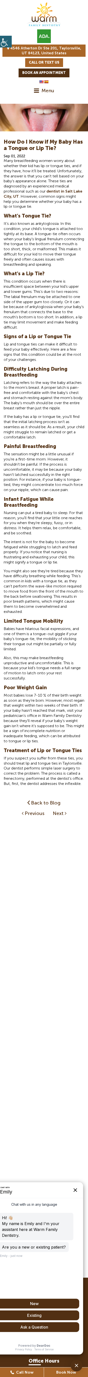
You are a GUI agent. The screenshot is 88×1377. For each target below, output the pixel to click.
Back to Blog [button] (45, 802)
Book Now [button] (66, 1372)
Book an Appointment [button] (44, 73)
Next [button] (59, 813)
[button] (6, 41)
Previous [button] (33, 813)
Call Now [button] (24, 1372)
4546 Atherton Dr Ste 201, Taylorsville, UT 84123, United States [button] (45, 50)
